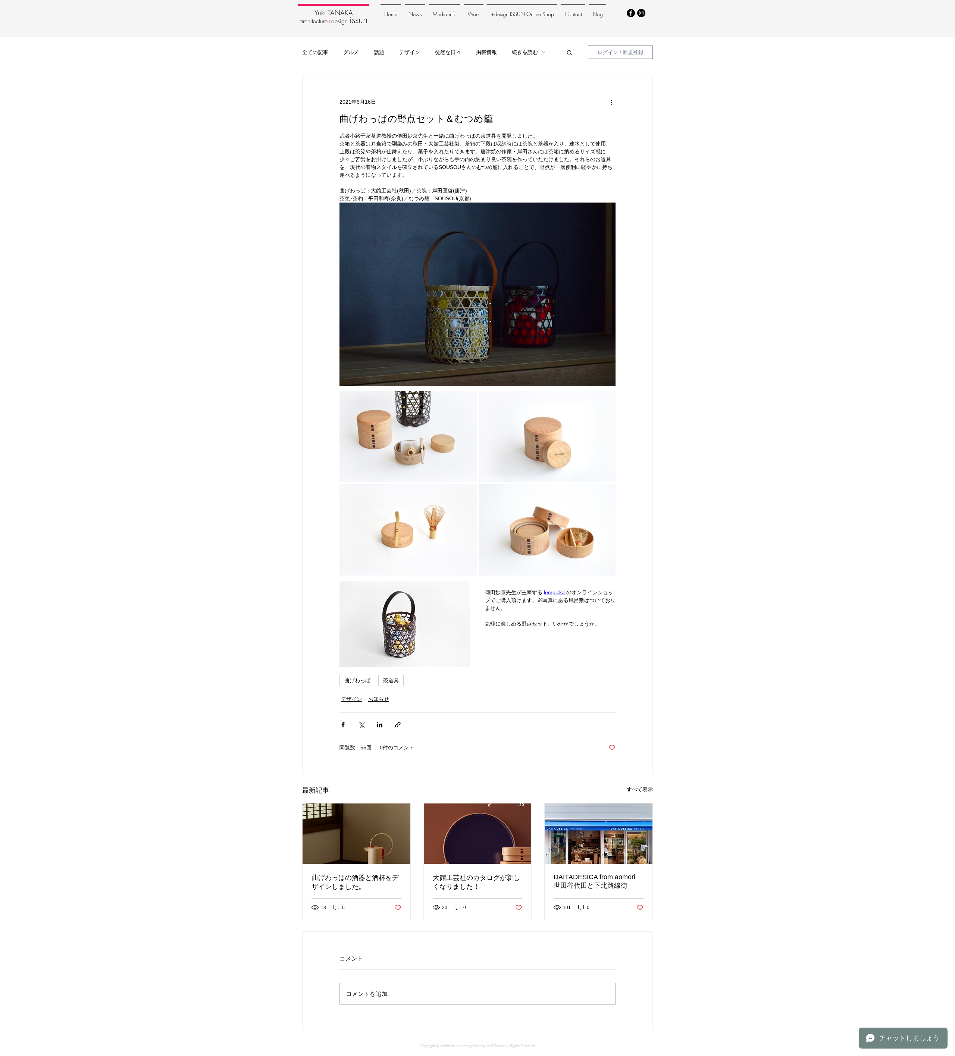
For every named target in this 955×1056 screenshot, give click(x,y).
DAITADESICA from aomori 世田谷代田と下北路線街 (594, 881)
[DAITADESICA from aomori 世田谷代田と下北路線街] (598, 833)
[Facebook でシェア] (343, 724)
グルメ (351, 52)
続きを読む (525, 52)
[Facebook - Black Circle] (631, 13)
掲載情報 (486, 52)
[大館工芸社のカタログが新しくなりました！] (478, 833)
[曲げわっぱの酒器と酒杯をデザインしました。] (356, 833)
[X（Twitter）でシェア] (361, 724)
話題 (379, 52)
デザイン (409, 52)
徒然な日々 (448, 52)
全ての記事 (315, 52)
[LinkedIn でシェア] (379, 724)
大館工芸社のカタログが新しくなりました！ (476, 882)
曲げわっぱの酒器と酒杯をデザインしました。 (355, 882)
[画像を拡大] (408, 436)
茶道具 (391, 680)
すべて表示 (640, 789)
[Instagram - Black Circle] (641, 13)
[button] (569, 52)
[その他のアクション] (611, 101)
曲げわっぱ (357, 680)
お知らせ (378, 699)
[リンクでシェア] (397, 724)
